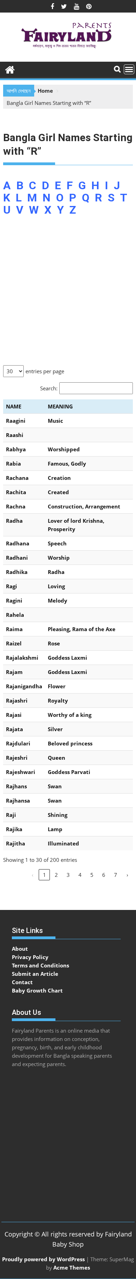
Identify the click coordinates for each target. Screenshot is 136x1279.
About (20, 948)
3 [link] (68, 874)
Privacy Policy (30, 956)
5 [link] (91, 874)
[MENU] (129, 69)
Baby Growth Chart (37, 990)
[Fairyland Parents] (10, 69)
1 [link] (44, 874)
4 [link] (80, 874)
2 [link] (56, 874)
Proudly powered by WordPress (43, 1259)
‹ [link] (32, 874)
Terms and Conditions (40, 965)
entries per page (44, 371)
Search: (49, 388)
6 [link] (103, 874)
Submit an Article (35, 973)
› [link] (127, 874)
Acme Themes (71, 1267)
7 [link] (115, 874)
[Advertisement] (68, 294)
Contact (22, 982)
